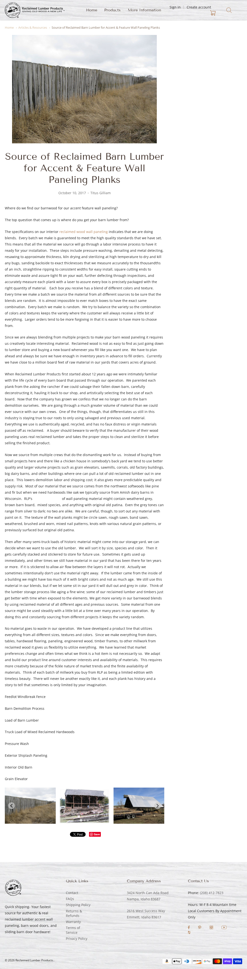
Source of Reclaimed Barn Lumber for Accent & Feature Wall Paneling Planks (106, 27)
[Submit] (229, 10)
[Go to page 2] (84, 820)
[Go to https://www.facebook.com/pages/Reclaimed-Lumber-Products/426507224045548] (189, 928)
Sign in (175, 7)
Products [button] (112, 10)
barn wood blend (47, 498)
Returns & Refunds (74, 913)
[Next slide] (157, 805)
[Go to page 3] (88, 820)
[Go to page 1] (81, 820)
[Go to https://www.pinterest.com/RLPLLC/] (200, 928)
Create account (199, 7)
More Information (144, 10)
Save (97, 834)
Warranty (73, 921)
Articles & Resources (32, 27)
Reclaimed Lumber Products (34, 960)
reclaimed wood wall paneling (83, 231)
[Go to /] (35, 10)
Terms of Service (73, 930)
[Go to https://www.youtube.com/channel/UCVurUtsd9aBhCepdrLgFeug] (224, 928)
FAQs (70, 898)
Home (91, 10)
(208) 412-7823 (211, 892)
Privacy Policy (76, 938)
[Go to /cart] (191, 13)
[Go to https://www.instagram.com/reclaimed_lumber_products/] (211, 928)
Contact (72, 892)
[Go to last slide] (11, 805)
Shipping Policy (78, 905)
